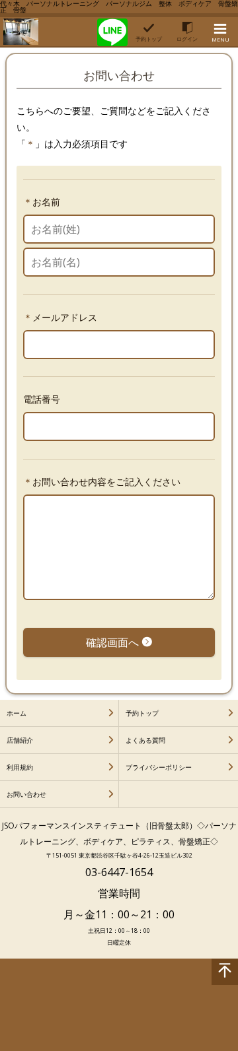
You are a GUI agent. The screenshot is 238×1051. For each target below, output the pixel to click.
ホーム (16, 713)
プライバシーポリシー (159, 767)
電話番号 (41, 399)
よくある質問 (145, 740)
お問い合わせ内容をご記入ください (106, 481)
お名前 (46, 201)
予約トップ (142, 713)
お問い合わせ (26, 794)
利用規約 (20, 767)
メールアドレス (64, 317)
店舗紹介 (20, 740)
